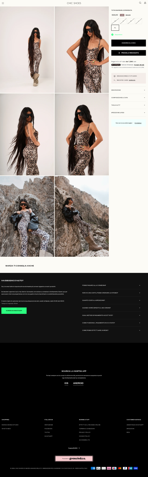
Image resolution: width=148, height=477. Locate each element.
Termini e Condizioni (87, 428)
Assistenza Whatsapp (135, 425)
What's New (6, 428)
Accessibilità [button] (84, 440)
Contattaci (138, 123)
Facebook (48, 428)
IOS (66, 383)
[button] (128, 53)
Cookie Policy (84, 436)
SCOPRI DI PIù (132, 80)
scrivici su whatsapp (14, 310)
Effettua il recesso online (89, 425)
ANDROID (78, 383)
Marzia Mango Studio (10, 425)
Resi (128, 432)
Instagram (49, 425)
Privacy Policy (85, 432)
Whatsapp (48, 436)
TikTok (47, 432)
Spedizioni (130, 428)
